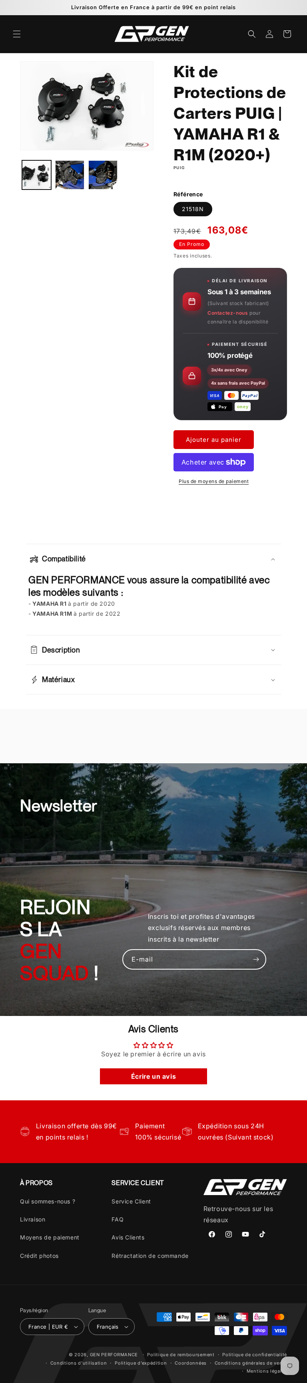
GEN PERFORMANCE (114, 1354)
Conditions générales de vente (251, 1363)
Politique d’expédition (141, 1363)
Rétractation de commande (150, 1255)
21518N (193, 209)
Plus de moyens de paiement (214, 481)
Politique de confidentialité (254, 1354)
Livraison (32, 1219)
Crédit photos (39, 1255)
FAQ (118, 1219)
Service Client (131, 1201)
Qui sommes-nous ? (47, 1201)
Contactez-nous (227, 313)
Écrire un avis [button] (153, 1076)
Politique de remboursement (180, 1354)
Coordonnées (191, 1363)
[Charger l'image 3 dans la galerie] (103, 175)
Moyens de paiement (50, 1237)
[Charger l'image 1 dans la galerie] (36, 175)
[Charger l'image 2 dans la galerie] (69, 175)
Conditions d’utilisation (78, 1363)
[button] (17, 34)
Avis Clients (128, 1237)
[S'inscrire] (256, 959)
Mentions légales (267, 1371)
